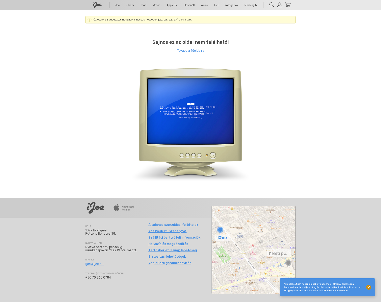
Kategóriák (231, 5)
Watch (156, 5)
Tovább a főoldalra (190, 50)
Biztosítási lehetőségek (167, 256)
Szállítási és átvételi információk (174, 237)
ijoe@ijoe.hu (94, 264)
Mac (117, 5)
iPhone (130, 5)
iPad (143, 5)
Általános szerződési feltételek (173, 225)
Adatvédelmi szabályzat (167, 231)
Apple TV (172, 5)
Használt (189, 5)
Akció (204, 5)
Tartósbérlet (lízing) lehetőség (172, 250)
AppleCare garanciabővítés (169, 263)
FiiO (216, 5)
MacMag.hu (251, 5)
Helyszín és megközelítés (168, 244)
